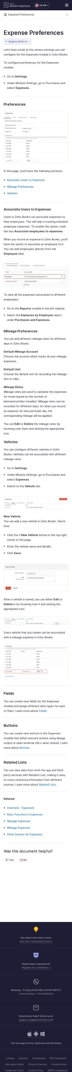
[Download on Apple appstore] (36, 1035)
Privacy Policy (59, 1064)
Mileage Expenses (18, 827)
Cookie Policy (35, 1070)
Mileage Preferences (20, 186)
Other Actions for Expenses (24, 834)
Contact (10, 1058)
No (24, 860)
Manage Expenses (18, 821)
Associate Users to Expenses (26, 180)
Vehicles (12, 193)
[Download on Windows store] (42, 1035)
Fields (43, 711)
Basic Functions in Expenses (25, 814)
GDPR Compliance (58, 1070)
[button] (40, 5)
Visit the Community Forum (35, 941)
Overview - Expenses (20, 808)
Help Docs (24, 6)
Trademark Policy (14, 1070)
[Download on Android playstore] (29, 1035)
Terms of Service (37, 1064)
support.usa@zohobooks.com (36, 1019)
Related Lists (47, 784)
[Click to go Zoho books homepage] (11, 5)
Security (23, 1058)
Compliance (38, 1058)
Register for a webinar (35, 967)
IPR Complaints (58, 1058)
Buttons (24, 747)
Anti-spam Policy (14, 1064)
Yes (11, 860)
